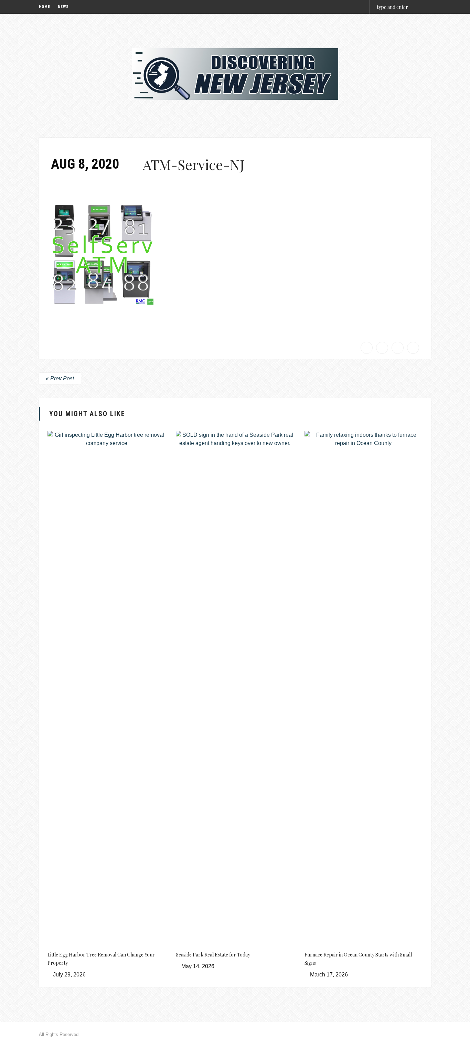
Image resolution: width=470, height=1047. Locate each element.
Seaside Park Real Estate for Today (213, 954)
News (63, 6)
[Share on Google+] (398, 348)
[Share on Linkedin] (413, 348)
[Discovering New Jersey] (235, 74)
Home (44, 6)
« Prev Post (60, 378)
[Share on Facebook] (367, 348)
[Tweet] (382, 348)
